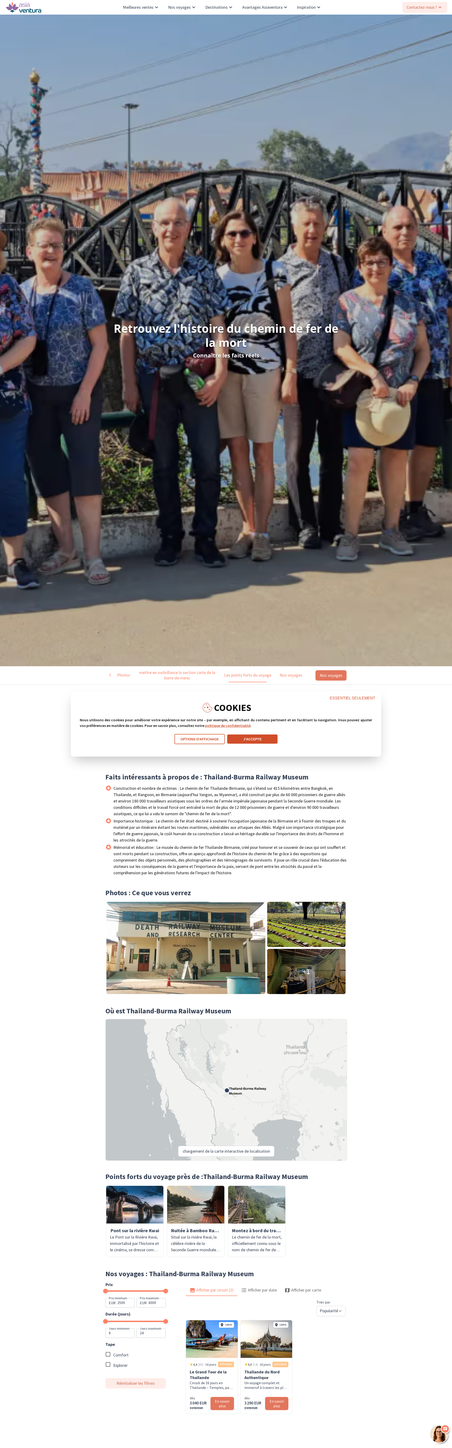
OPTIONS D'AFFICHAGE (200, 739)
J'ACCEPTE (252, 739)
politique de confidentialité (227, 725)
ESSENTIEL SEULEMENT (352, 698)
